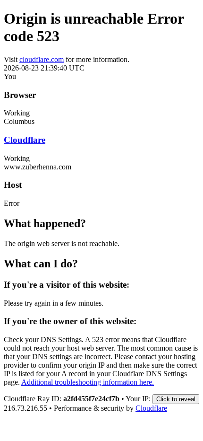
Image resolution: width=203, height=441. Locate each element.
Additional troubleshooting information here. (87, 382)
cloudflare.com (41, 59)
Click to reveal (175, 399)
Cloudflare (24, 140)
